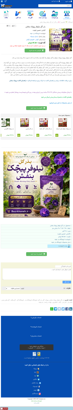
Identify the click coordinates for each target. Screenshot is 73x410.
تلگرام (35, 379)
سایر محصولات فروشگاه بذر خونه (60, 242)
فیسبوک (35, 387)
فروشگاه (70, 22)
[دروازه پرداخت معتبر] (38, 354)
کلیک (34, 348)
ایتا (35, 372)
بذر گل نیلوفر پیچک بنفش (46, 22)
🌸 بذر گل (57, 22)
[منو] (2, 1)
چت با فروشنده (62, 246)
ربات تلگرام (35, 383)
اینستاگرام (35, 394)
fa (6, 0)
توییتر (35, 390)
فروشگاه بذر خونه (35, 33)
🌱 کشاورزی (64, 22)
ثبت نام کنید (54, 1)
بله (35, 376)
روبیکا (35, 369)
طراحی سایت (36, 403)
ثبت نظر (67, 282)
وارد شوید (67, 1)
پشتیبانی (5, 408)
